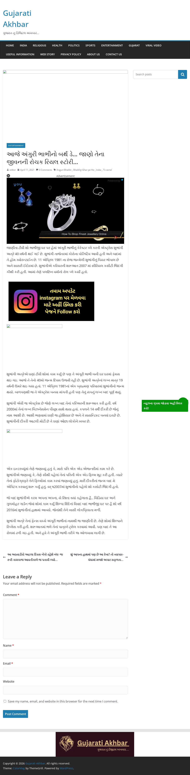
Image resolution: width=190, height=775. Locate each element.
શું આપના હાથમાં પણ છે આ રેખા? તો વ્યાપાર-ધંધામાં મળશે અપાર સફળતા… (97, 557)
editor (13, 169)
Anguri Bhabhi (64, 169)
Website (8, 681)
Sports (90, 45)
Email (8, 663)
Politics (74, 45)
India (23, 45)
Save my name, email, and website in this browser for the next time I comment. (63, 701)
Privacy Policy (71, 54)
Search (182, 74)
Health (57, 45)
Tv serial (107, 169)
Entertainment (112, 45)
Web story (47, 54)
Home (10, 45)
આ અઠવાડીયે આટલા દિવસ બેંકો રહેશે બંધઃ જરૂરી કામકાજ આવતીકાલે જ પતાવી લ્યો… (35, 557)
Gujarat (134, 45)
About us (93, 54)
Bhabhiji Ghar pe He (83, 169)
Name (8, 645)
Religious (39, 45)
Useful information (20, 54)
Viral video (153, 45)
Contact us (114, 54)
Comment (11, 595)
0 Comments (45, 169)
